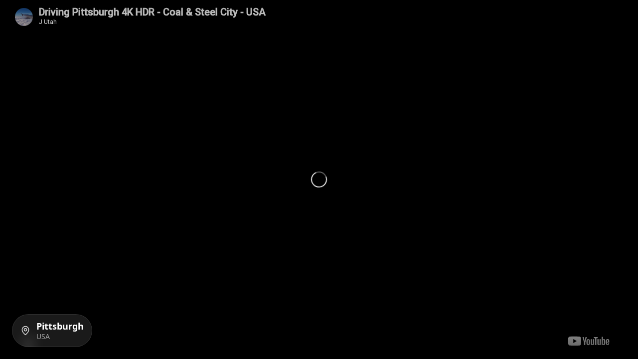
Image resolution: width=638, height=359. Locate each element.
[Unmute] (615, 15)
